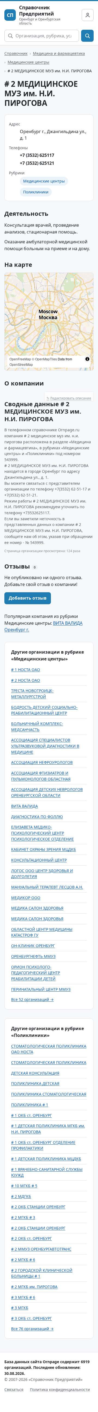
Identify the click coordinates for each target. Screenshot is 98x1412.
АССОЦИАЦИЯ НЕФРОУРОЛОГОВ (42, 762)
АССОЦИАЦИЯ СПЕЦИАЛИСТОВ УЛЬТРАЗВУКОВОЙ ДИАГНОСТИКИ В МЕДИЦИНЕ (45, 745)
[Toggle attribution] (87, 359)
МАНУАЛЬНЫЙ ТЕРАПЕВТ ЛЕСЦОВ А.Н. (47, 887)
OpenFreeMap (20, 359)
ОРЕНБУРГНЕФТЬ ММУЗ (33, 956)
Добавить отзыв (28, 598)
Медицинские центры (28, 62)
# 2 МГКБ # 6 (23, 1259)
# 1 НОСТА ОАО (25, 669)
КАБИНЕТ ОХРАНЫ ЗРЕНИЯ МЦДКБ (43, 849)
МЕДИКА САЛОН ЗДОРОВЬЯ (37, 908)
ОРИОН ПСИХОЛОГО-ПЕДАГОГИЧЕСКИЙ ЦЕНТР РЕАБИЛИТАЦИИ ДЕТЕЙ (35, 972)
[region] (49, 321)
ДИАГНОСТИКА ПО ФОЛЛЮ (37, 816)
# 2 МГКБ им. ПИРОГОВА (34, 1286)
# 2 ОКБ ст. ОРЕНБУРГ (31, 1238)
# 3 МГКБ (19, 1307)
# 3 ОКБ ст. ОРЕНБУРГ (31, 1318)
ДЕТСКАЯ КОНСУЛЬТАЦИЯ (35, 1073)
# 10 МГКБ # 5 (24, 1185)
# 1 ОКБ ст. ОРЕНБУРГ (31, 1115)
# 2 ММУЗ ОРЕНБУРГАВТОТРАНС (41, 1249)
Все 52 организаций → (32, 999)
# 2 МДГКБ (21, 1196)
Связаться (13, 1389)
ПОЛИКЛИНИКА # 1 (29, 1104)
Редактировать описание (69, 398)
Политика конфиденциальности (60, 1389)
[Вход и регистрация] (88, 15)
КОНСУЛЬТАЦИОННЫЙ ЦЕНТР (39, 860)
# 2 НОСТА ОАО (25, 680)
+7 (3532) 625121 (37, 163)
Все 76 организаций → (32, 1328)
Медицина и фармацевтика (59, 53)
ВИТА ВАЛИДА (24, 806)
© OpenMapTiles (44, 359)
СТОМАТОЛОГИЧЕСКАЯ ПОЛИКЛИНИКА (48, 1062)
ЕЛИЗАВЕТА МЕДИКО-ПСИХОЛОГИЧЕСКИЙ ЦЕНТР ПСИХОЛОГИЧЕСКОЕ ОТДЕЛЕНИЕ (42, 832)
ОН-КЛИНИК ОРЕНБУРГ (33, 945)
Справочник (15, 53)
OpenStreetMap (21, 364)
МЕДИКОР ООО (25, 897)
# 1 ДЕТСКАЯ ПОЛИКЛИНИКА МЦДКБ (46, 1158)
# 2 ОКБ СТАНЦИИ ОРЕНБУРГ (38, 1206)
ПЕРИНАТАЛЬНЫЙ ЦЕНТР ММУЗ (41, 989)
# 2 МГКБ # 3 (23, 1217)
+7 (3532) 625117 (37, 155)
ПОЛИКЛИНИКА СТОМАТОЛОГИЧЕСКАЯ (48, 1094)
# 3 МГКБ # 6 (23, 1297)
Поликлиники (35, 192)
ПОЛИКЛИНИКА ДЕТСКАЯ (35, 1083)
